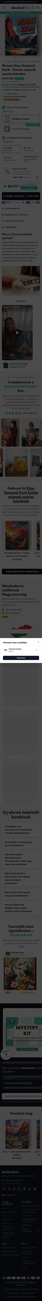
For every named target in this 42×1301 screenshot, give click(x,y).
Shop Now (21, 658)
